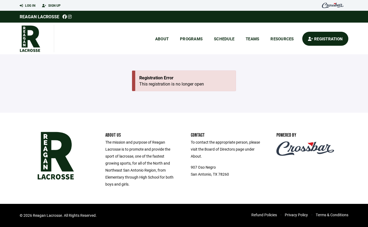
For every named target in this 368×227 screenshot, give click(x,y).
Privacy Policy (296, 214)
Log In (29, 5)
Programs (191, 38)
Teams (252, 38)
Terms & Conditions (332, 214)
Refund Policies (264, 214)
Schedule (224, 38)
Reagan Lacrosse (39, 16)
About (162, 38)
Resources (282, 38)
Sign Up (54, 5)
